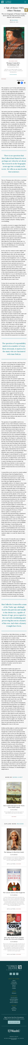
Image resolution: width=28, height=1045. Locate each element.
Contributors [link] (14, 983)
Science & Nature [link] (14, 1002)
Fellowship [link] (14, 982)
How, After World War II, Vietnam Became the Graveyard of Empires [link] (14, 938)
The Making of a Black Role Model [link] (14, 852)
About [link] (14, 980)
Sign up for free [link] (14, 1022)
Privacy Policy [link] (14, 1036)
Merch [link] (13, 985)
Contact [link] (14, 988)
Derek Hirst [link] (15, 20)
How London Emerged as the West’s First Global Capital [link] (13, 806)
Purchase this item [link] (13, 74)
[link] (26, 10)
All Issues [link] (14, 993)
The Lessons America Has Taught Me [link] (14, 892)
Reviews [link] (3, 78)
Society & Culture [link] (14, 999)
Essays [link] (14, 1007)
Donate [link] (14, 986)
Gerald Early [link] (14, 854)
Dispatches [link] (14, 1008)
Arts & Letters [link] (11, 863)
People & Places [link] (14, 1001)
